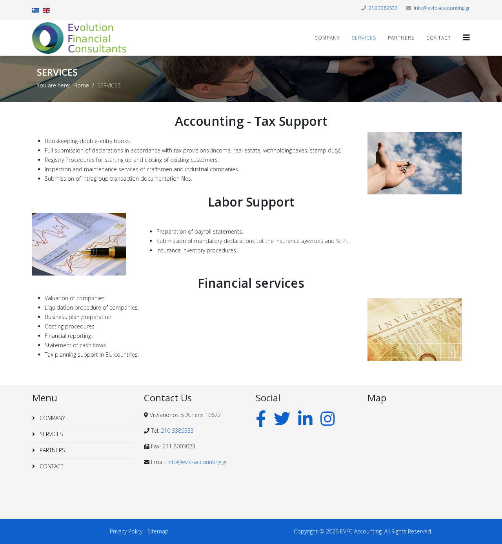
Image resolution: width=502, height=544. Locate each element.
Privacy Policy (126, 531)
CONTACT (438, 37)
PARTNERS (401, 37)
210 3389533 (383, 8)
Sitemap (158, 531)
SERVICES (364, 37)
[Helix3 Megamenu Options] (466, 37)
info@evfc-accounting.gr (442, 8)
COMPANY (327, 37)
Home (81, 85)
